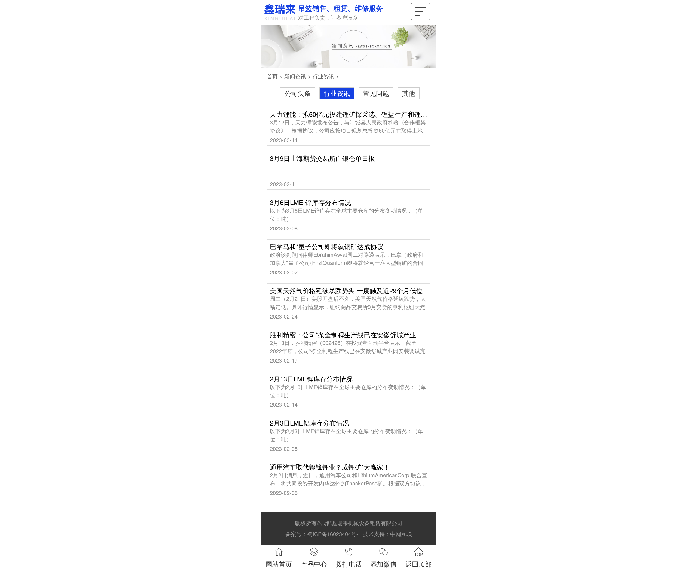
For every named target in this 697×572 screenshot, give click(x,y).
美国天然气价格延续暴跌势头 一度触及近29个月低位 (346, 290)
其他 (408, 93)
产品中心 (314, 563)
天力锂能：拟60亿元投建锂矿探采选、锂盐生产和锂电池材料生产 (348, 114)
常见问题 (376, 93)
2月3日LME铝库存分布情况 (309, 423)
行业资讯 (323, 76)
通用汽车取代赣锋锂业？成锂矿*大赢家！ (330, 467)
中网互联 (401, 534)
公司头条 (298, 93)
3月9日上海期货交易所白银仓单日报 (322, 158)
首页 (272, 76)
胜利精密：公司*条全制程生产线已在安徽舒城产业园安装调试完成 (348, 335)
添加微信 (383, 563)
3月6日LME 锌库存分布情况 (310, 202)
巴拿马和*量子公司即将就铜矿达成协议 (326, 246)
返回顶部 (418, 563)
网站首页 (279, 563)
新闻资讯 (295, 76)
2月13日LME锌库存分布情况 (311, 379)
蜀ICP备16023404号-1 (334, 534)
